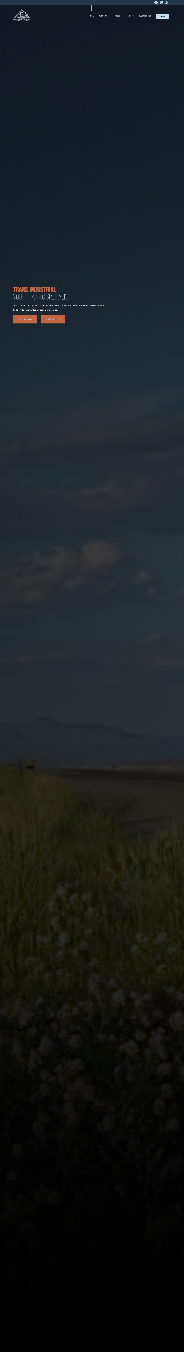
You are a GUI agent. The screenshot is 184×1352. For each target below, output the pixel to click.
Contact (163, 16)
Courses (116, 16)
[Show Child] (122, 16)
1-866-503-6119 (25, 319)
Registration (145, 16)
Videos (131, 16)
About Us (103, 16)
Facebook (156, 2)
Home (91, 16)
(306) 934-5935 (53, 319)
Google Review (167, 2)
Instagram (161, 2)
